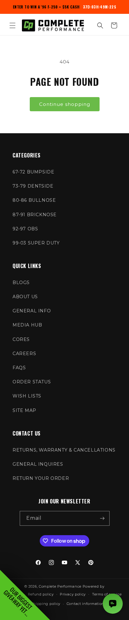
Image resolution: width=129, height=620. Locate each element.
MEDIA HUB (27, 325)
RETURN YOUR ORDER (41, 478)
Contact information (85, 603)
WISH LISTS (27, 396)
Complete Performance (60, 586)
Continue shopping (64, 104)
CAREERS (24, 353)
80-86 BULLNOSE (34, 200)
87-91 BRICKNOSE (35, 214)
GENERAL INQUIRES (38, 464)
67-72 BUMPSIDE (33, 172)
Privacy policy (73, 594)
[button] (12, 25)
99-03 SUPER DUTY (36, 243)
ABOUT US (25, 296)
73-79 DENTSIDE (33, 186)
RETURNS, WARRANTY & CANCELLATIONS (64, 450)
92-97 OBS (25, 229)
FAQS (19, 367)
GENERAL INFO (32, 311)
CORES (21, 339)
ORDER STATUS (32, 382)
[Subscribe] (102, 518)
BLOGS (21, 282)
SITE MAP (24, 410)
